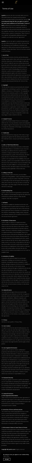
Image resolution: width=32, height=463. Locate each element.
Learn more (6, 456)
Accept (7, 459)
